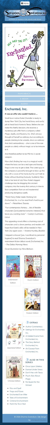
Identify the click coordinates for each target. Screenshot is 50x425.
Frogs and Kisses (16, 391)
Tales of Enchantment (19, 397)
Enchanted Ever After (18, 394)
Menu (25, 3)
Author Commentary (34, 326)
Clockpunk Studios (38, 420)
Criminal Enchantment (19, 400)
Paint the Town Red (18, 403)
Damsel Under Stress (33, 369)
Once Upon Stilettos (33, 366)
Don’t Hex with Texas (34, 372)
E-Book (24, 98)
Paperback (24, 93)
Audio (24, 103)
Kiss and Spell (15, 388)
